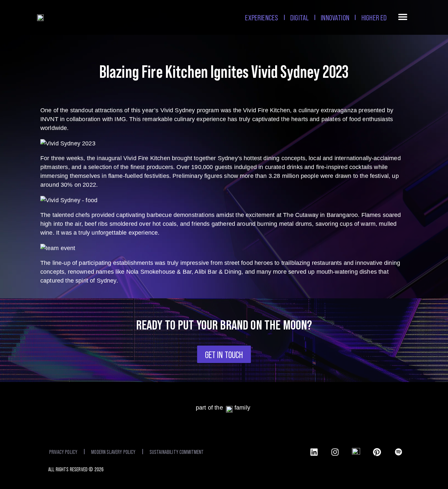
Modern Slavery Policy (113, 451)
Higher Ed (374, 17)
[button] (403, 18)
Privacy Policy (63, 451)
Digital (299, 17)
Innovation (335, 17)
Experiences (261, 17)
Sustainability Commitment (177, 451)
